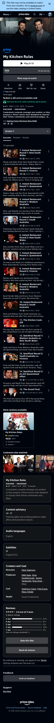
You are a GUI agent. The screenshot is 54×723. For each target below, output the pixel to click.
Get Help (7, 691)
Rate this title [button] (27, 640)
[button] (27, 63)
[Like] (20, 85)
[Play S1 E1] (10, 153)
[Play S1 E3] (10, 187)
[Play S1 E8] (10, 271)
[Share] (43, 85)
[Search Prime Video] (34, 14)
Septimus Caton (12, 121)
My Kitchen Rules (18, 421)
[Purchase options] (48, 151)
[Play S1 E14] (10, 374)
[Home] (24, 14)
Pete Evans (23, 121)
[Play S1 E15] (10, 392)
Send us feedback (34, 708)
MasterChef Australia (18, 464)
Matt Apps (26, 575)
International (20, 109)
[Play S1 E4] (10, 202)
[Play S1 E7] (10, 256)
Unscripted (7, 109)
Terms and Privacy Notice (16, 708)
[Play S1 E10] (10, 305)
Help (45, 708)
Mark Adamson (28, 570)
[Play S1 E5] (10, 220)
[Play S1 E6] (10, 238)
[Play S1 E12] (10, 338)
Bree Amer (37, 581)
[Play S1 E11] (10, 323)
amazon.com (36, 5)
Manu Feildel (32, 121)
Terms (43, 660)
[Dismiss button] (49, 4)
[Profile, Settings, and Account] (50, 14)
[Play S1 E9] (10, 287)
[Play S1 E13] (10, 356)
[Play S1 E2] (10, 171)
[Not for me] (31, 85)
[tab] (7, 137)
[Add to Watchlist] (8, 85)
